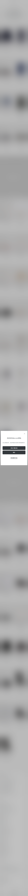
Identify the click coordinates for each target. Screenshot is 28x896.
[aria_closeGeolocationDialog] (24, 434)
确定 (14, 452)
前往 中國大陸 (14, 448)
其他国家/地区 (14, 458)
